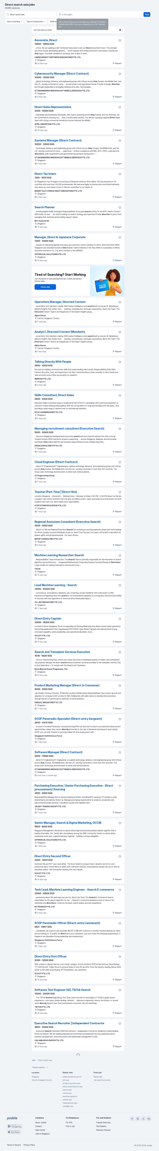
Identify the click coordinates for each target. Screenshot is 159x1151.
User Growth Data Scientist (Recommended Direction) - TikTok (71, 1088)
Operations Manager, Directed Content (60, 302)
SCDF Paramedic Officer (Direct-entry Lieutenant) (67, 923)
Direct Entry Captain (48, 618)
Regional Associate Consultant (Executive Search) (68, 521)
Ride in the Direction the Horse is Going (60, 1056)
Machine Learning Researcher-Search (59, 555)
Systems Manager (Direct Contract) (58, 140)
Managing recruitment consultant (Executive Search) (69, 428)
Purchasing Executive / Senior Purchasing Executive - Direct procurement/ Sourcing (74, 787)
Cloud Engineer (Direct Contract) (56, 462)
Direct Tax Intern (45, 173)
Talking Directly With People (53, 361)
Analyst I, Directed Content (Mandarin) (60, 331)
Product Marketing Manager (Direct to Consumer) (67, 685)
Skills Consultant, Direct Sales (54, 395)
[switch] (121, 30)
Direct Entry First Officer (51, 956)
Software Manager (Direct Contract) (58, 752)
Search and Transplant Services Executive (62, 652)
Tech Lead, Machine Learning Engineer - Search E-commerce (74, 889)
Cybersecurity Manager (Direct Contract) (62, 73)
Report (118, 63)
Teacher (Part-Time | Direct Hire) (56, 492)
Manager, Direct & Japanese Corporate (60, 237)
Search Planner (45, 207)
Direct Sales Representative (53, 107)
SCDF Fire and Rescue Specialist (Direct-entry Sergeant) (72, 1123)
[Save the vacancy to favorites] (119, 40)
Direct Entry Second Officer (53, 856)
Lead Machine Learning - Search (56, 585)
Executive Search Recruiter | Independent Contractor (69, 1023)
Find (147, 14)
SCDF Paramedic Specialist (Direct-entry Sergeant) (68, 718)
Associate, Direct (46, 40)
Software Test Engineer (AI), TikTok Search (63, 990)
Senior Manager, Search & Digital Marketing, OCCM (68, 822)
